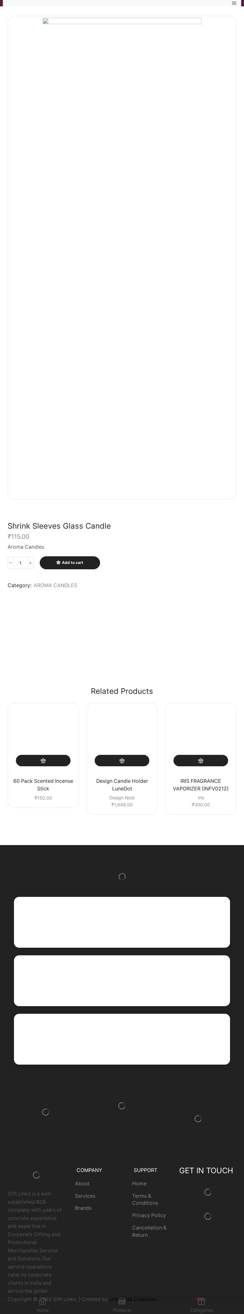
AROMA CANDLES (55, 585)
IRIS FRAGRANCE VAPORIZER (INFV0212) (201, 785)
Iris (201, 797)
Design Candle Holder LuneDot (122, 785)
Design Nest (122, 797)
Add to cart (72, 562)
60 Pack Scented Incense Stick (43, 785)
